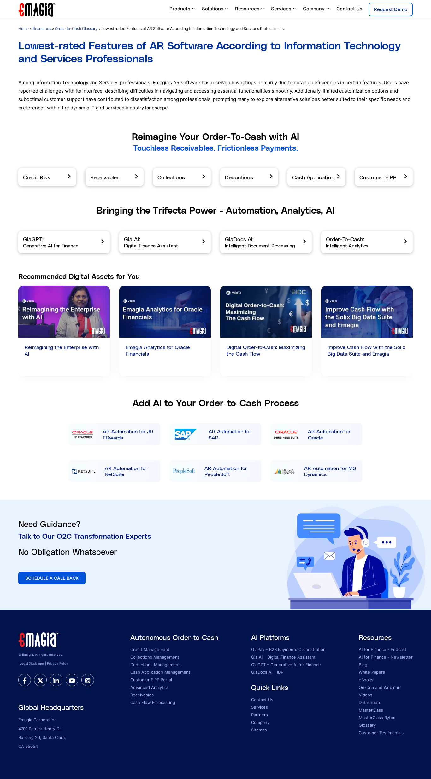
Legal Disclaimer (32, 663)
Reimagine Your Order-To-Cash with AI (215, 136)
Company (314, 9)
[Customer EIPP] (384, 177)
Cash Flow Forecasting (152, 702)
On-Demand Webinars (380, 687)
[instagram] (87, 680)
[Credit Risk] (47, 177)
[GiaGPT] (64, 242)
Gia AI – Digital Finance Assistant (283, 657)
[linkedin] (56, 680)
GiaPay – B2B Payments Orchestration (288, 649)
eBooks (366, 679)
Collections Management (154, 657)
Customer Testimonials (381, 732)
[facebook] (24, 680)
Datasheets (370, 702)
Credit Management (149, 649)
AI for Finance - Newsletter (386, 657)
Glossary (367, 725)
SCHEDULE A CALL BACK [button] (52, 578)
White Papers (372, 672)
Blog (363, 664)
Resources (247, 9)
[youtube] (72, 680)
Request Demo (390, 9)
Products (179, 9)
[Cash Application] (316, 177)
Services (281, 9)
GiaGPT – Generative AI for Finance (286, 664)
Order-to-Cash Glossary (76, 28)
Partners (259, 714)
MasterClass (371, 709)
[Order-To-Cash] (367, 242)
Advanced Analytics (149, 687)
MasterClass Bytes (377, 717)
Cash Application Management (160, 672)
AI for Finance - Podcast (382, 649)
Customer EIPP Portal (151, 679)
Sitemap (259, 729)
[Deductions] (249, 177)
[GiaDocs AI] (266, 242)
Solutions (212, 9)
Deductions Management (155, 664)
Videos (365, 694)
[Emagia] (37, 9)
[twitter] (40, 680)
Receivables (142, 694)
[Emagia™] (38, 639)
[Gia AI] (165, 242)
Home (23, 28)
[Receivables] (114, 177)
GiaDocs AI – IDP (267, 672)
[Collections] (182, 177)
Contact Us (349, 9)
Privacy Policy (57, 663)
